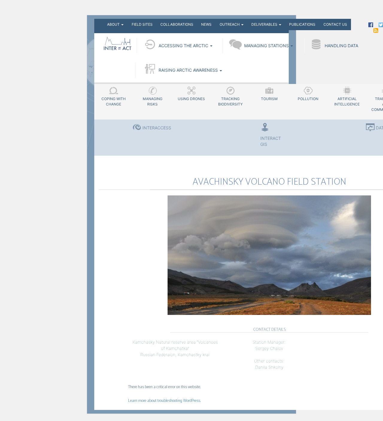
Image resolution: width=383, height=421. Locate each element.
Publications (302, 24)
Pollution (308, 99)
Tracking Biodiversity (230, 101)
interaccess (156, 127)
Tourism (269, 99)
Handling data (341, 45)
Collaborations (176, 24)
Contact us (335, 24)
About (114, 24)
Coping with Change (113, 101)
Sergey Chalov (269, 348)
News (206, 24)
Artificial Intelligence (347, 101)
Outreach (230, 24)
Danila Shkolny (269, 367)
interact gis (269, 141)
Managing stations (267, 45)
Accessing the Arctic (184, 45)
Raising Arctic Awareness (189, 70)
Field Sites (142, 24)
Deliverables (264, 24)
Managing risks (152, 101)
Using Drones (191, 99)
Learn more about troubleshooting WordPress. (164, 400)
